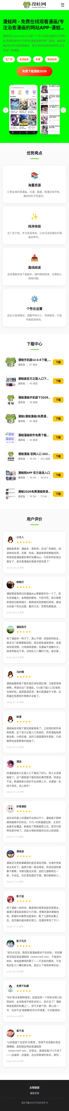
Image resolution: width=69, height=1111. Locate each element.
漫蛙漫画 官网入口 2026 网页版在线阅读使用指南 (34, 454)
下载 (58, 362)
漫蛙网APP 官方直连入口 (34, 472)
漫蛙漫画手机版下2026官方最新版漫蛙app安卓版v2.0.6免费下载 (34, 397)
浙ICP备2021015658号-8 (34, 1102)
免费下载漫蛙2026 (34, 71)
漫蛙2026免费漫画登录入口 (34, 491)
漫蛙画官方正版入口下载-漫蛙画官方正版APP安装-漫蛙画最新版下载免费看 (34, 378)
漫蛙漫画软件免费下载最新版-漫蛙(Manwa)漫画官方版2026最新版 (34, 435)
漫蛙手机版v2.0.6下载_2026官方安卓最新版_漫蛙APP (34, 360)
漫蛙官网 (34, 1093)
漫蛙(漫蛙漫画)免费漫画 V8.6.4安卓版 (34, 416)
